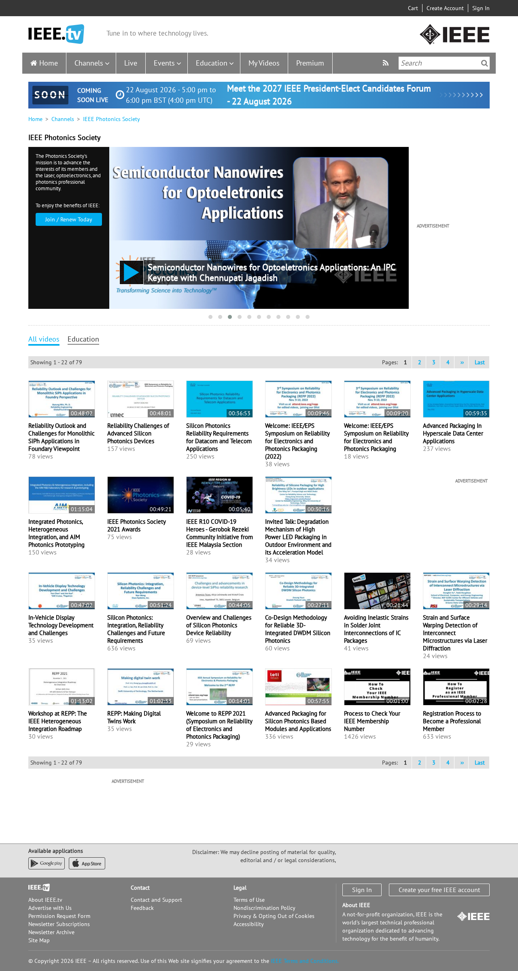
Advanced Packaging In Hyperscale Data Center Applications (453, 433)
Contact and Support (156, 899)
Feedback (142, 908)
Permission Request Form (59, 916)
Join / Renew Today (68, 219)
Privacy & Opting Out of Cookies (274, 916)
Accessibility (249, 924)
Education (211, 63)
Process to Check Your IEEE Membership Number (372, 721)
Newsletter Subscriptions (59, 924)
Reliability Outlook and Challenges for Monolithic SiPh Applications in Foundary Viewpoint (61, 437)
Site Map (39, 940)
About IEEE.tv (45, 899)
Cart (413, 8)
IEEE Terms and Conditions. (305, 961)
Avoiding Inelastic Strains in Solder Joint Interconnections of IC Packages (376, 629)
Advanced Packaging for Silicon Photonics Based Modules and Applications (298, 721)
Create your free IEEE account (439, 890)
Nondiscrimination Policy (264, 908)
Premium (310, 63)
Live (130, 63)
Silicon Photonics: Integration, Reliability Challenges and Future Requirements (136, 629)
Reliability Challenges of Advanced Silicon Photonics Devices (138, 433)
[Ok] (485, 63)
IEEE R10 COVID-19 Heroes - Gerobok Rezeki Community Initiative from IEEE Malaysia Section (219, 533)
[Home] (56, 34)
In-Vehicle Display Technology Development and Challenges (60, 625)
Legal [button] (240, 887)
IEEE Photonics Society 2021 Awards (136, 525)
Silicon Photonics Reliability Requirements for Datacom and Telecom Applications (219, 437)
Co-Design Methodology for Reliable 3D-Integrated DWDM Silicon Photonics (297, 629)
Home (48, 63)
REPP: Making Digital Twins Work (134, 717)
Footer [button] (36, 887)
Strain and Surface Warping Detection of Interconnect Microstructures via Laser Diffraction (455, 633)
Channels (88, 63)
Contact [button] (140, 887)
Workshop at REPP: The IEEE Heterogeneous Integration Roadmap (57, 721)
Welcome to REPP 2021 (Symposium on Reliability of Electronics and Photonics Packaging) (219, 725)
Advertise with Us (50, 908)
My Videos (264, 63)
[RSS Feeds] (387, 63)
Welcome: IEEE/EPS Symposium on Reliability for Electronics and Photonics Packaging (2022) (297, 441)
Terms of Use (249, 899)
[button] (210, 317)
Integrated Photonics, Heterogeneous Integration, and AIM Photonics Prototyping (56, 533)
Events (164, 63)
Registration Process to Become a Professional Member (452, 721)
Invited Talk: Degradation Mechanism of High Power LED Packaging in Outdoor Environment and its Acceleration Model (298, 537)
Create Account (445, 8)
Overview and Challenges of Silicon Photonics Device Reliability (218, 625)
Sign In (481, 8)
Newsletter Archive (51, 932)
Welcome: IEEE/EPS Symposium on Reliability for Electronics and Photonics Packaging (376, 437)
